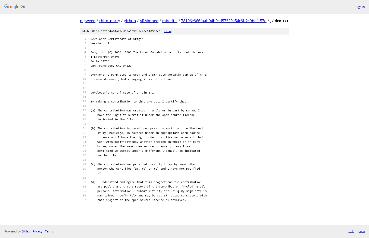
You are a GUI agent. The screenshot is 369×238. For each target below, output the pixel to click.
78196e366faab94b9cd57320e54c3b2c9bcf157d (223, 20)
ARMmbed (149, 20)
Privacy (37, 231)
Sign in (360, 7)
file (167, 31)
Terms (49, 231)
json (361, 231)
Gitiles (26, 231)
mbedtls (169, 20)
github (130, 20)
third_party (109, 20)
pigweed (87, 20)
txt (351, 231)
